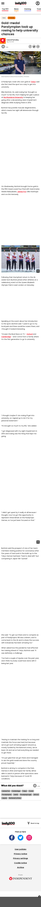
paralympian (6, 795)
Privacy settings (20, 858)
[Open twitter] (20, 837)
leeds (16, 795)
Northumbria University (13, 97)
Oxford (30, 334)
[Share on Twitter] (34, 46)
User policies (20, 849)
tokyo (24, 791)
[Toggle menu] (3, 3)
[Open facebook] (12, 837)
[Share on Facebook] (30, 46)
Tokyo (33, 82)
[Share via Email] (37, 46)
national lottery (15, 798)
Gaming (27, 9)
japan (4, 798)
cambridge (16, 791)
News (16, 9)
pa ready (11, 18)
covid (31, 791)
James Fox (21, 191)
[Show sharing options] (38, 271)
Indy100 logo (20, 3)
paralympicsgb (25, 795)
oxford (36, 795)
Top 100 (5, 9)
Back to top (35, 823)
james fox (6, 791)
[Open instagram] (29, 837)
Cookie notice (20, 863)
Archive (20, 867)
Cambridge (6, 337)
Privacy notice (20, 854)
